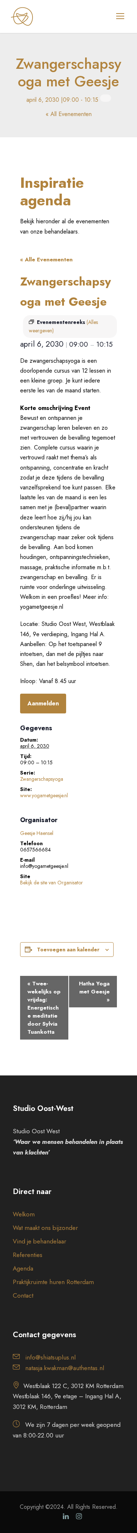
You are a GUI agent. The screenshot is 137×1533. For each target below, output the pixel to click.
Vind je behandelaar (39, 1241)
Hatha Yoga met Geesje (94, 992)
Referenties (27, 1254)
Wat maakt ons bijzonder (45, 1227)
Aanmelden (43, 703)
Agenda (23, 1268)
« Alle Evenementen (46, 260)
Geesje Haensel (36, 833)
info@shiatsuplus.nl (50, 1357)
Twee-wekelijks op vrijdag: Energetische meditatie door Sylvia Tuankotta (44, 1008)
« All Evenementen (69, 114)
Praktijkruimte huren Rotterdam (53, 1282)
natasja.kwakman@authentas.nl (64, 1368)
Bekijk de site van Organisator (51, 882)
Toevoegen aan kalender (68, 949)
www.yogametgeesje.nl (44, 795)
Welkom (24, 1214)
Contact (23, 1295)
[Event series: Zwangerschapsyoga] (105, 98)
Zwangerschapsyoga (41, 779)
